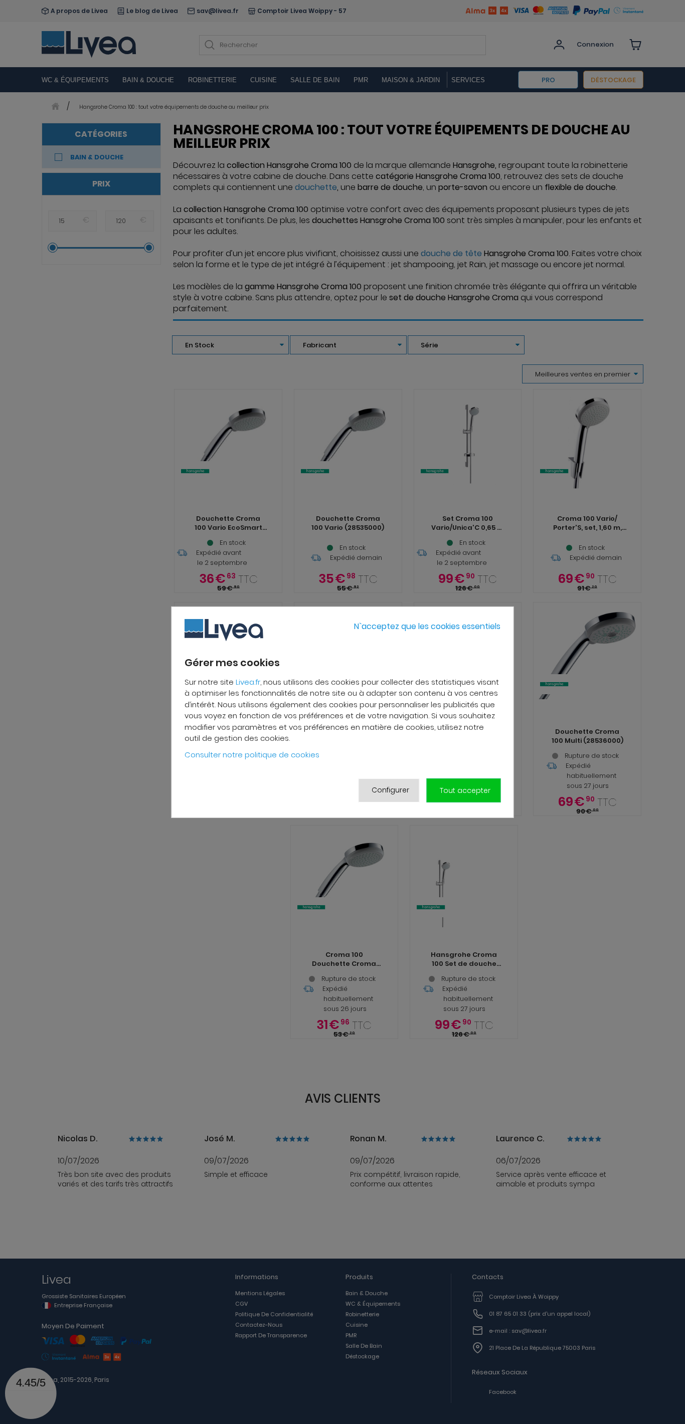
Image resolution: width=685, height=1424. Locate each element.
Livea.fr (248, 681)
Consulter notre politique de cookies (252, 754)
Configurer (390, 790)
